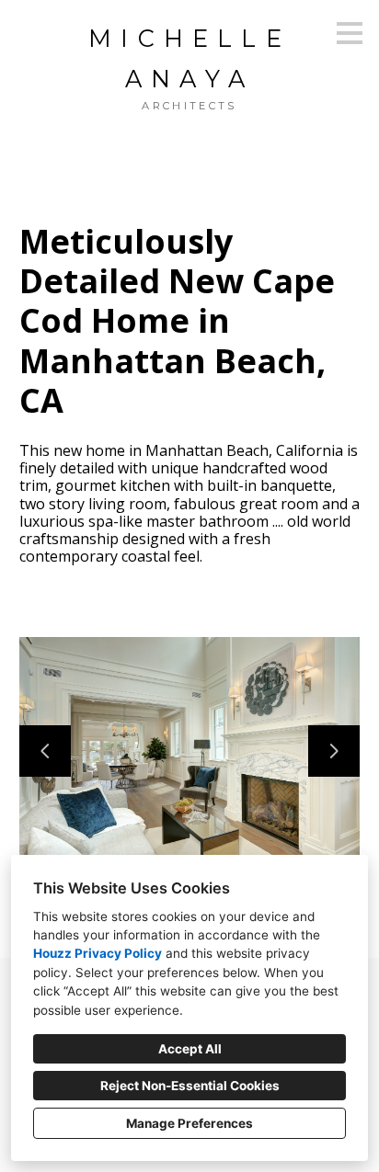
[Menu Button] (349, 33)
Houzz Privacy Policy (97, 953)
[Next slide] (334, 751)
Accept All (190, 1048)
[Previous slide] (45, 751)
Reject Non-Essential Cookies (190, 1085)
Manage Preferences (189, 1123)
